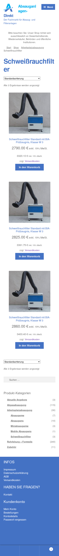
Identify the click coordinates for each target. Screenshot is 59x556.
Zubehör (11, 447)
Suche (29, 550)
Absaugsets (17, 420)
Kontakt (8, 494)
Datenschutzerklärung (16, 473)
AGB (6, 476)
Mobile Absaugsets (21, 431)
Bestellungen (11, 512)
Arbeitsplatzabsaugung (32, 47)
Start (8, 47)
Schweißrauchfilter (21, 436)
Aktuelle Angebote (17, 399)
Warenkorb (45, 547)
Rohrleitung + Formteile (19, 441)
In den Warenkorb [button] (29, 167)
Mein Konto (10, 509)
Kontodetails (11, 516)
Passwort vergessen (15, 519)
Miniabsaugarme (19, 426)
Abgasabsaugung (16, 404)
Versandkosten (32, 161)
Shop (16, 47)
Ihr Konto (10, 550)
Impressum (10, 469)
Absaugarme (17, 415)
